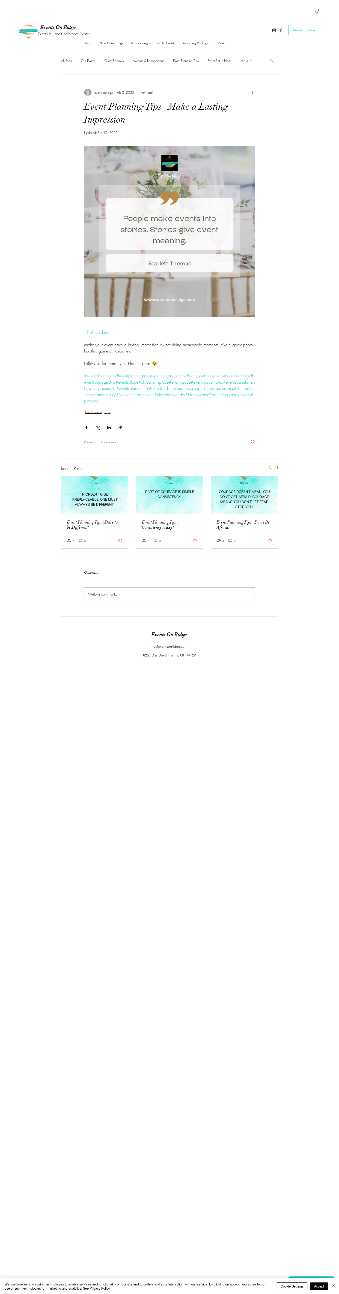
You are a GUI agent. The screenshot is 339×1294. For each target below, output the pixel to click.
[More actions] (252, 92)
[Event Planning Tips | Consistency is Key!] (169, 495)
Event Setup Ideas (219, 60)
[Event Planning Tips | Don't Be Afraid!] (244, 495)
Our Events (88, 60)
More (244, 60)
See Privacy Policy (96, 1288)
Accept (319, 1286)
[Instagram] (274, 30)
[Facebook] (281, 30)
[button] (317, 10)
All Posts (66, 60)
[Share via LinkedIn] (109, 427)
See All (273, 468)
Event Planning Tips (186, 60)
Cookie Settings (292, 1286)
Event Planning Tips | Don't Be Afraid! (243, 525)
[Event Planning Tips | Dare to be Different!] (94, 495)
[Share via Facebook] (86, 427)
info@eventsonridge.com (168, 646)
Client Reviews (114, 60)
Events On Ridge (58, 27)
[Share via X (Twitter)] (97, 427)
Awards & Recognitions (148, 60)
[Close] (333, 1286)
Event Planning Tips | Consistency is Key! (160, 525)
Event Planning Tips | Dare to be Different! (92, 525)
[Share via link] (120, 427)
